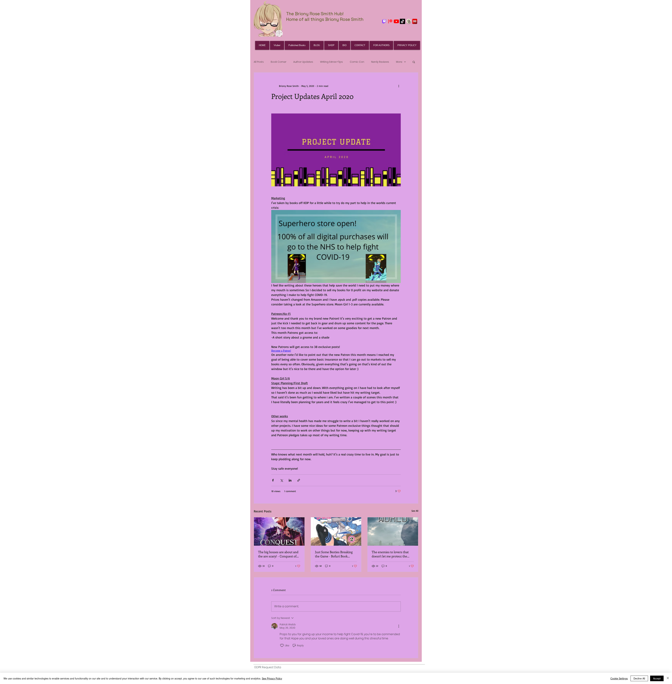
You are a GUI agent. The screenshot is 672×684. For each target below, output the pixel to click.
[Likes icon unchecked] (282, 645)
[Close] (668, 678)
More (399, 61)
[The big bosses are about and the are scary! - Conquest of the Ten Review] (279, 531)
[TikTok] (402, 21)
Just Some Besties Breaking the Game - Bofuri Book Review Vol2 (334, 554)
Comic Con (357, 61)
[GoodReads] (408, 21)
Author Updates (303, 61)
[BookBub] (414, 21)
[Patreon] (390, 21)
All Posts (259, 61)
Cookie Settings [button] (619, 678)
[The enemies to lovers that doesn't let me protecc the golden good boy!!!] (393, 531)
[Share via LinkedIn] (290, 480)
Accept (657, 678)
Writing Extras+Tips (331, 61)
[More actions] (399, 86)
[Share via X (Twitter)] (281, 480)
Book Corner (278, 61)
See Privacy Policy (272, 678)
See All (414, 510)
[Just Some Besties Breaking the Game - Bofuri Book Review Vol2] (336, 531)
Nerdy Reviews (380, 61)
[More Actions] (399, 626)
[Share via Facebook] (273, 480)
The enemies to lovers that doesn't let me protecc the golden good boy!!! (390, 554)
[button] (413, 61)
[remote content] (336, 350)
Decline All (639, 678)
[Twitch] (384, 21)
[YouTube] (396, 21)
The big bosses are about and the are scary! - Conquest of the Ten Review (278, 554)
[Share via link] (298, 480)
